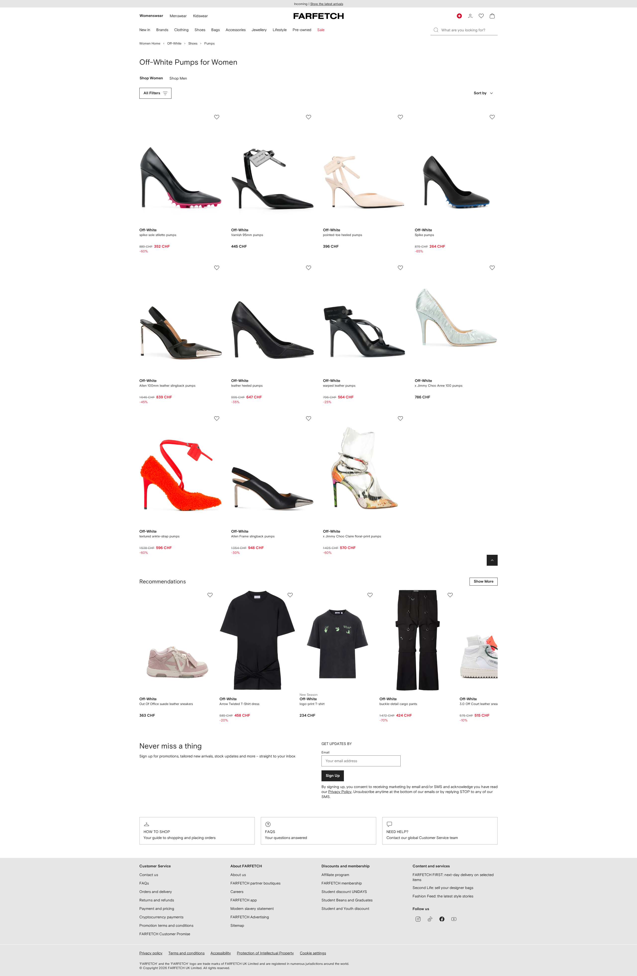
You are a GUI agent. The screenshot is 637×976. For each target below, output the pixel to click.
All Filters (152, 93)
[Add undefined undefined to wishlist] (210, 595)
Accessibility (221, 953)
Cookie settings (313, 953)
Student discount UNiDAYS (344, 891)
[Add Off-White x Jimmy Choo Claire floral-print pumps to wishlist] (400, 418)
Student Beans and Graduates (346, 900)
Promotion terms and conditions (166, 925)
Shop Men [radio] (178, 79)
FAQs (270, 832)
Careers (236, 891)
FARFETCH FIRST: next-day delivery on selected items (453, 877)
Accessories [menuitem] (236, 30)
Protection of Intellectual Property (265, 953)
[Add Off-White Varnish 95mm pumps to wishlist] (308, 117)
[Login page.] (470, 15)
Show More (483, 581)
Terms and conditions (186, 953)
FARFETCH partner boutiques (255, 883)
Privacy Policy (340, 791)
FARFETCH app (243, 900)
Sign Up (333, 776)
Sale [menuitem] (320, 30)
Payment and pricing (156, 908)
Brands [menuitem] (162, 30)
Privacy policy (150, 953)
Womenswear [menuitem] (151, 16)
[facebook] (441, 919)
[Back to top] (492, 560)
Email (325, 752)
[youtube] (453, 919)
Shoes (192, 43)
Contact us (148, 875)
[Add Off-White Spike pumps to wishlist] (492, 117)
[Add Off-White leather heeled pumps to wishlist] (308, 267)
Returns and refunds (156, 900)
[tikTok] (430, 919)
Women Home (149, 43)
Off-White (174, 43)
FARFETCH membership (341, 883)
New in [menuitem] (144, 30)
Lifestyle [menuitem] (280, 30)
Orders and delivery (155, 891)
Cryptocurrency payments (161, 917)
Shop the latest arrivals (326, 3)
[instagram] (418, 919)
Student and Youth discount (345, 908)
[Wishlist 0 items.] (481, 15)
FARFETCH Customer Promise (164, 934)
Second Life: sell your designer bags (443, 887)
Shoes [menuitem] (200, 30)
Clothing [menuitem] (181, 30)
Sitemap (237, 925)
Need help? (397, 832)
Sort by (480, 93)
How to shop (157, 832)
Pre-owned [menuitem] (302, 30)
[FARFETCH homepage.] (319, 16)
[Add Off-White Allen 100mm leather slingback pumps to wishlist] (216, 267)
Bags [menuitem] (215, 30)
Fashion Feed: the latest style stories (443, 896)
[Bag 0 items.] (492, 15)
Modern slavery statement (252, 908)
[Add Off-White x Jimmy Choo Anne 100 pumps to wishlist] (492, 267)
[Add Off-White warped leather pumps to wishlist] (400, 267)
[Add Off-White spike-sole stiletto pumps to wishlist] (216, 117)
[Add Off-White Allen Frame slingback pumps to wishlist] (308, 418)
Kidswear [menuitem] (200, 16)
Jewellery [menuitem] (259, 30)
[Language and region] (459, 15)
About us (238, 875)
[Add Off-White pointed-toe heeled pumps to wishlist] (400, 117)
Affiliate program (335, 875)
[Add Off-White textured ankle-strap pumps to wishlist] (216, 418)
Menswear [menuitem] (178, 16)
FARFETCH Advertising (249, 917)
